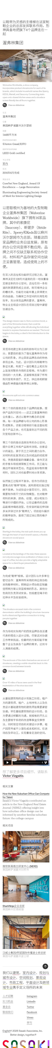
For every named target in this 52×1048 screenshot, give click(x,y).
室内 (5, 163)
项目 (40, 6)
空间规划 (26, 978)
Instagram (32, 996)
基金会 (7, 1007)
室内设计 (29, 973)
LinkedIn (31, 1001)
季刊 (29, 1022)
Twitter (30, 1007)
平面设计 (32, 983)
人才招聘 (8, 996)
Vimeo (30, 1017)
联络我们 (8, 1012)
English (6, 1031)
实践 (33, 6)
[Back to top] (45, 966)
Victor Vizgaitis (13, 775)
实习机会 (8, 1001)
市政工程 (16, 983)
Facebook (32, 1012)
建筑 (16, 973)
